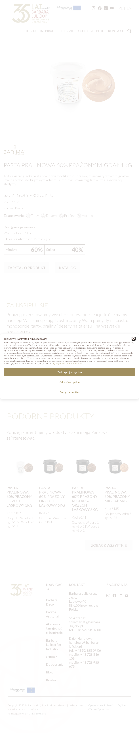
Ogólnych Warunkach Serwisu (67, 363)
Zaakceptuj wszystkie (69, 372)
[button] (133, 338)
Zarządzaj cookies (69, 392)
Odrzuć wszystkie (70, 382)
